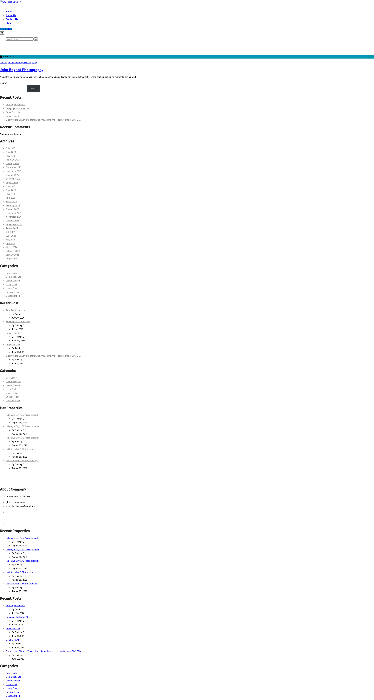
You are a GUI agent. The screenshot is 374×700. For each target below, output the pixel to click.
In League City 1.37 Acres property (22, 415)
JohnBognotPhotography (25, 62)
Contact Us (12, 19)
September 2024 (14, 224)
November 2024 (13, 217)
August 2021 (12, 258)
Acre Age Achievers (15, 104)
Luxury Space (12, 288)
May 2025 (10, 194)
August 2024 (12, 228)
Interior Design (13, 280)
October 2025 (12, 175)
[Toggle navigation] (1, 6)
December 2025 (13, 167)
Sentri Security (13, 112)
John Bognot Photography (21, 70)
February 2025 (13, 205)
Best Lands (11, 273)
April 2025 (10, 198)
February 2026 (13, 159)
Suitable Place (12, 292)
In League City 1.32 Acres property (22, 426)
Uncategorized (7, 62)
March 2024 (11, 247)
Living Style (11, 284)
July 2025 (10, 186)
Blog (8, 23)
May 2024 (10, 239)
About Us (11, 15)
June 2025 (11, 190)
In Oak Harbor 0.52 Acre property (22, 449)
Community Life (13, 277)
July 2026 (10, 148)
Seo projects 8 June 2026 (18, 108)
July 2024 (10, 232)
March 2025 (11, 201)
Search (3, 83)
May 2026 (10, 156)
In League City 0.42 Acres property (22, 437)
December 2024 (13, 213)
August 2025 (12, 182)
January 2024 (12, 255)
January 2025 (12, 209)
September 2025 (14, 178)
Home (9, 11)
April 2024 (10, 243)
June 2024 (11, 236)
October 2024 (12, 220)
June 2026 (11, 152)
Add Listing (6, 29)
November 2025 (13, 171)
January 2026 (12, 163)
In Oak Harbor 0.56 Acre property (22, 460)
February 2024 (13, 251)
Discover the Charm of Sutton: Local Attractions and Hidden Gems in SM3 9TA (43, 120)
